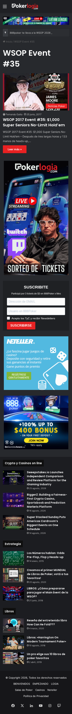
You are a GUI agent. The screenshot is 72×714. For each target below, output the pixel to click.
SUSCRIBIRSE (21, 325)
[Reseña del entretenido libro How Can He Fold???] (13, 625)
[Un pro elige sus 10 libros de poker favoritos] (13, 658)
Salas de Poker (24, 689)
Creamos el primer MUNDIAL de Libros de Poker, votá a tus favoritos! (47, 574)
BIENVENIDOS (21, 683)
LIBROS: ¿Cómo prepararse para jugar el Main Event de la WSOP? (47, 592)
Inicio (8, 41)
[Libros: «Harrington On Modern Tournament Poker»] (13, 642)
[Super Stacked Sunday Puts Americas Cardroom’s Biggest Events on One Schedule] (13, 522)
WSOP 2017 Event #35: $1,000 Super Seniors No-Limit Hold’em (34, 122)
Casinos (40, 689)
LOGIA (55, 683)
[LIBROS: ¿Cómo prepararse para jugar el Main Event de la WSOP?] (13, 593)
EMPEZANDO (40, 683)
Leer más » (15, 149)
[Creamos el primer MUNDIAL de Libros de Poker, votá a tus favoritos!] (13, 575)
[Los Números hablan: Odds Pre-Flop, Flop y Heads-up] (13, 558)
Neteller (52, 689)
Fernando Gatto (14, 114)
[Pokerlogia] (25, 6)
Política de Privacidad (36, 696)
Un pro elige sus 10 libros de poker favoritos (46, 656)
